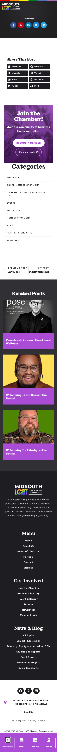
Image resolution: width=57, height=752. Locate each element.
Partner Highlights (19, 233)
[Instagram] (28, 691)
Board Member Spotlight (23, 185)
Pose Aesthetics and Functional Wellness (28, 341)
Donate (49, 746)
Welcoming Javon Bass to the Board (26, 396)
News (10, 225)
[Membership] (8, 739)
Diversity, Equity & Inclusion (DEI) (26, 194)
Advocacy (13, 177)
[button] (17, 66)
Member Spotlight (19, 218)
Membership (8, 746)
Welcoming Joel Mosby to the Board (26, 451)
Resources (13, 240)
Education (13, 210)
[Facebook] (20, 691)
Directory (35, 746)
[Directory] (35, 740)
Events (11, 203)
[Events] (21, 740)
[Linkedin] (36, 691)
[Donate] (49, 740)
